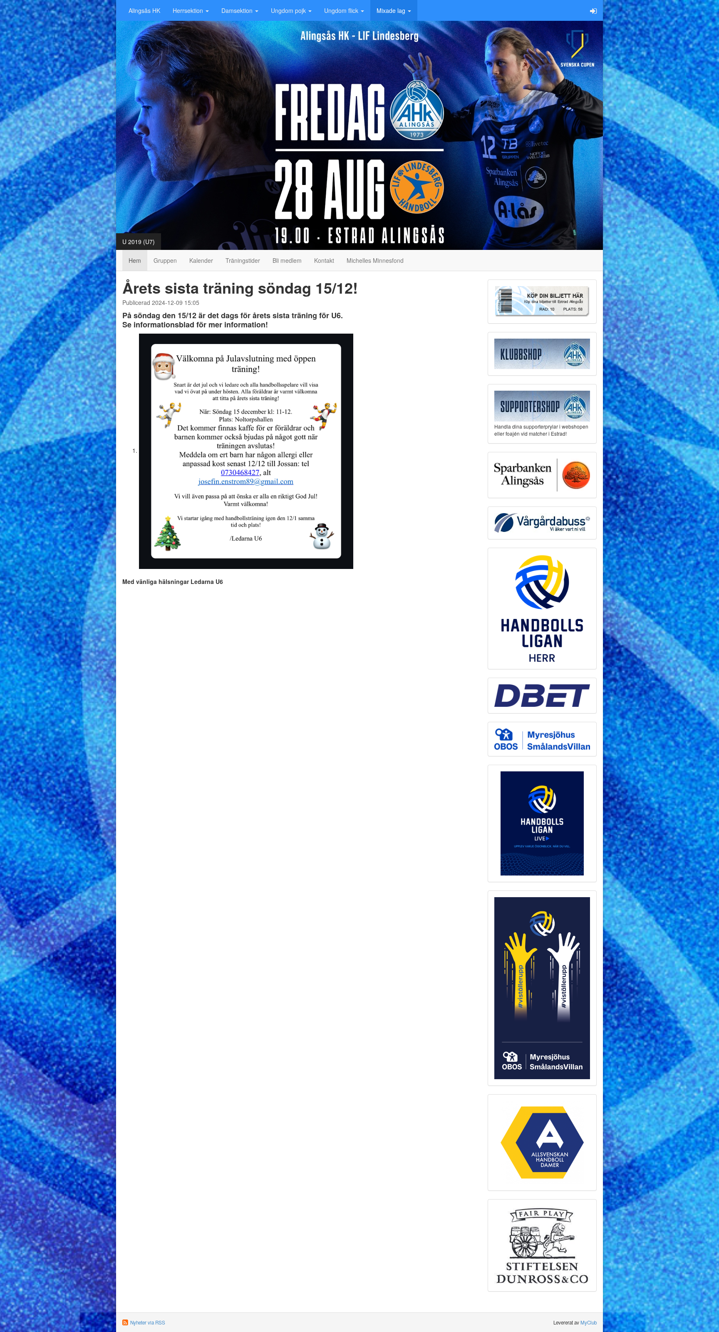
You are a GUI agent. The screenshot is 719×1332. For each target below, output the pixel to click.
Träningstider (243, 260)
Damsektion (237, 10)
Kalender (201, 260)
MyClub (588, 1322)
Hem (135, 260)
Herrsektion (189, 10)
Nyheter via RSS (147, 1322)
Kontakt (324, 260)
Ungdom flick (342, 10)
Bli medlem (287, 260)
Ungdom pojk (289, 10)
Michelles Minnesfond (375, 260)
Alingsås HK (144, 10)
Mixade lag (392, 10)
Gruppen (165, 260)
